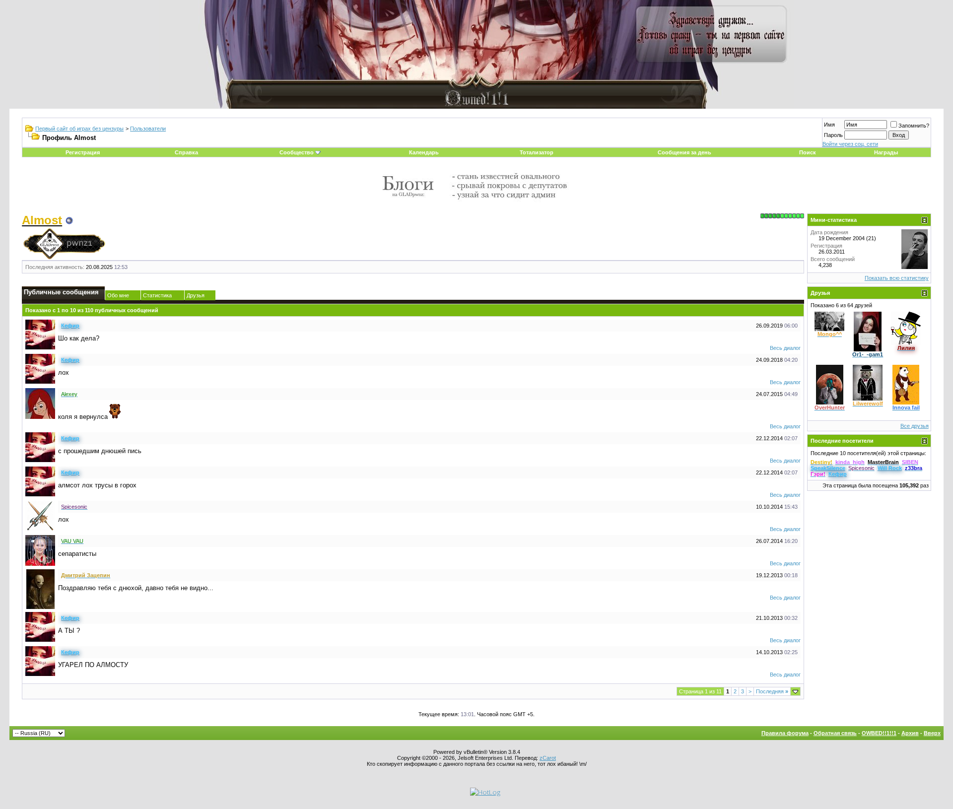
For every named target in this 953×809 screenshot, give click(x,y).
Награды (886, 152)
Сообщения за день (684, 152)
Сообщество (296, 152)
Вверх (932, 733)
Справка (186, 152)
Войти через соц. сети (850, 144)
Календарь (424, 152)
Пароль (833, 135)
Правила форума (785, 733)
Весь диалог (785, 348)
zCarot (548, 758)
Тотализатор (536, 152)
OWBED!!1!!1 (879, 733)
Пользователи (148, 129)
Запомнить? (913, 126)
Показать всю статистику (897, 278)
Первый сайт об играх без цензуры (79, 129)
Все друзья (914, 426)
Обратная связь (835, 733)
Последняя (772, 691)
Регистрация (83, 152)
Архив (910, 733)
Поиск (807, 152)
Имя (829, 125)
